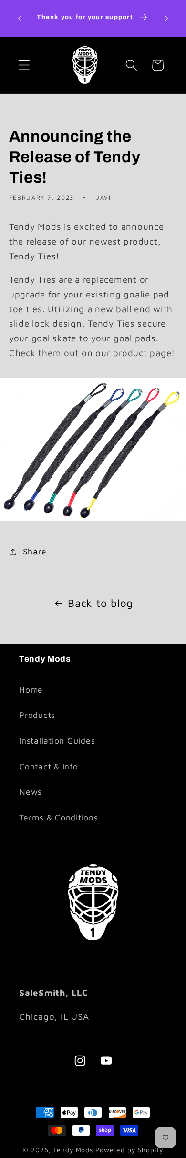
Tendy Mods (73, 1150)
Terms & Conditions (58, 817)
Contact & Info (48, 766)
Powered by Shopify (129, 1150)
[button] (24, 65)
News (30, 792)
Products (37, 715)
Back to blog (100, 602)
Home (31, 690)
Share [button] (35, 551)
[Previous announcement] (19, 18)
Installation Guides (57, 741)
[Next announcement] (166, 18)
